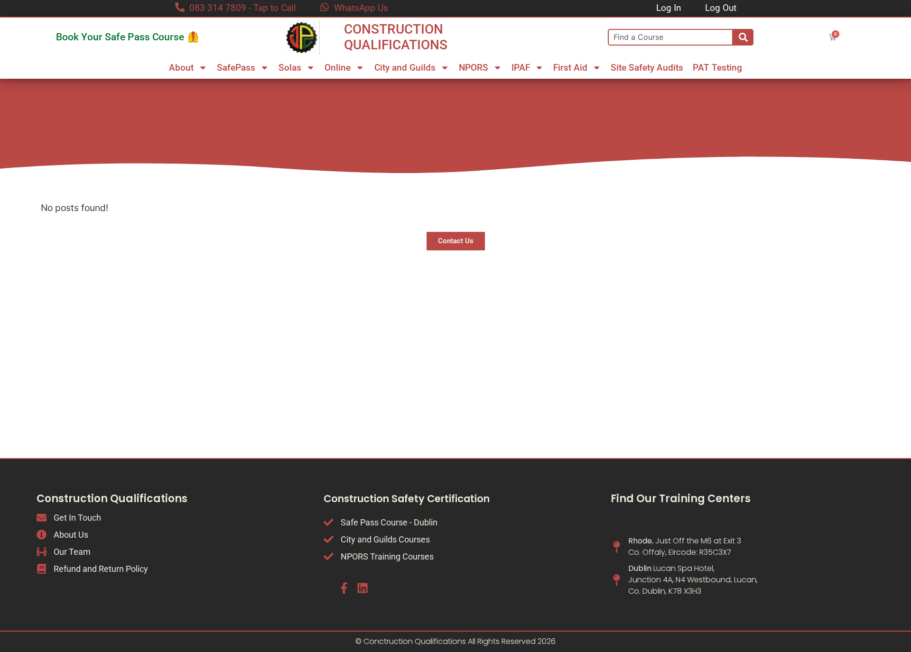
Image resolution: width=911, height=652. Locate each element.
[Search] (743, 37)
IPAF (520, 67)
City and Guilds (405, 67)
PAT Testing (717, 67)
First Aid (570, 67)
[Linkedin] (362, 588)
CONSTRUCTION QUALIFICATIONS (395, 37)
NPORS (473, 67)
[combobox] (670, 37)
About (181, 67)
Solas (290, 67)
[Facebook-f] (344, 588)
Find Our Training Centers (681, 498)
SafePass (236, 67)
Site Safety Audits (647, 67)
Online (338, 67)
